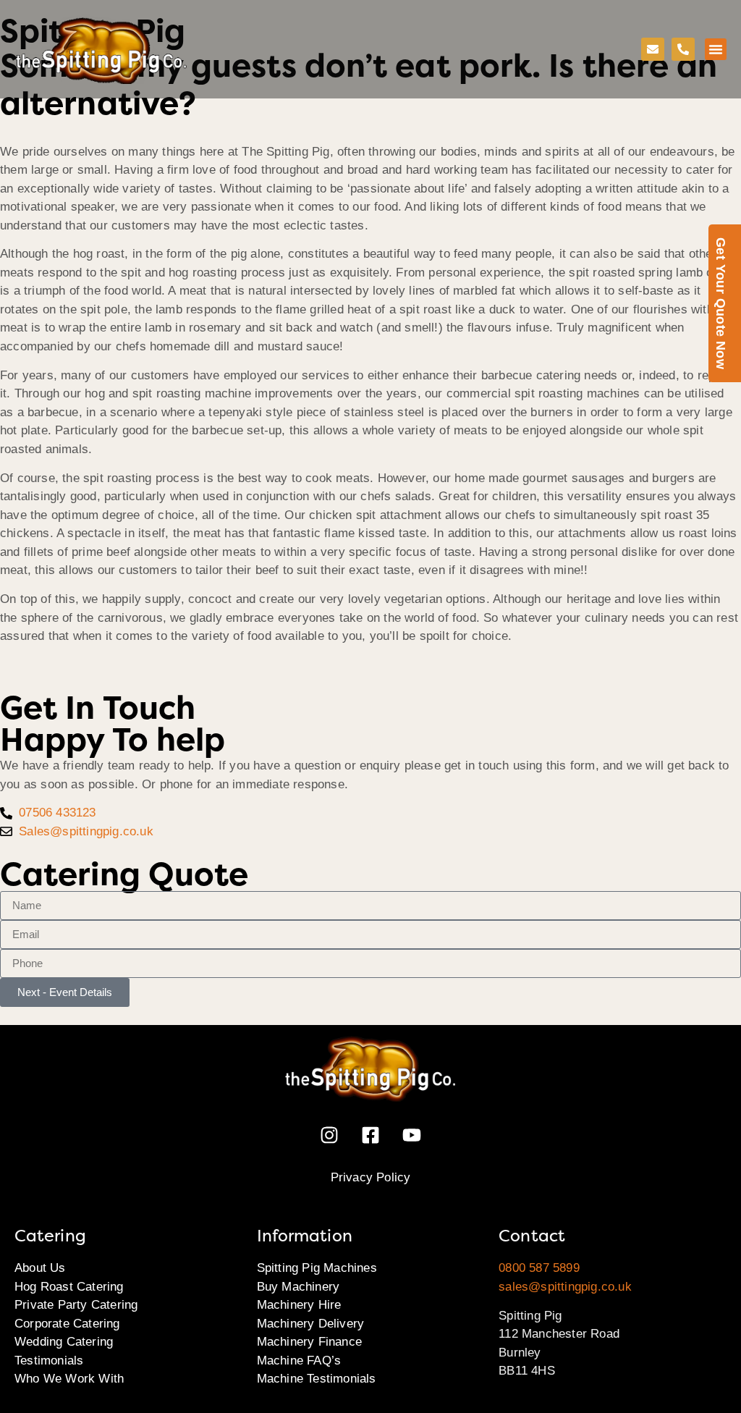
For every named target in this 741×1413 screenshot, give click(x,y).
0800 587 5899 (539, 1268)
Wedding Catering (63, 1342)
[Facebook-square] (370, 1135)
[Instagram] (329, 1135)
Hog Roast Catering (69, 1287)
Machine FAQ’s (299, 1360)
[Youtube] (412, 1135)
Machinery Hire (299, 1305)
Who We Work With (69, 1378)
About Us (40, 1268)
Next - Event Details (64, 992)
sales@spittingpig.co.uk (565, 1287)
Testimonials (48, 1360)
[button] (716, 49)
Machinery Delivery (311, 1323)
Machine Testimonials (316, 1378)
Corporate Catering (67, 1323)
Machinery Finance (309, 1342)
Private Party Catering (75, 1305)
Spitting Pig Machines (317, 1268)
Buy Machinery (298, 1287)
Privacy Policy (371, 1177)
